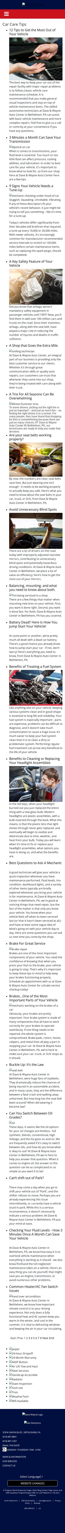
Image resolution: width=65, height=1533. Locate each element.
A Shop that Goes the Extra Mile (33, 345)
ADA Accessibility (28, 1500)
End (51, 1338)
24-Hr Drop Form (11, 1500)
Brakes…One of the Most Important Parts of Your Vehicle (33, 998)
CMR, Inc (35, 1493)
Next (45, 1338)
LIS (39, 1508)
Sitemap (37, 1503)
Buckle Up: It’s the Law (26, 1064)
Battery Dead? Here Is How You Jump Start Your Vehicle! (33, 624)
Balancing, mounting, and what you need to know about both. (33, 587)
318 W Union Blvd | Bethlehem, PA (21, 1432)
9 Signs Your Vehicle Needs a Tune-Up (31, 188)
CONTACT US (8, 1465)
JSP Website (45, 1493)
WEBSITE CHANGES (32, 1483)
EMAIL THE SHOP (11, 1445)
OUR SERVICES (9, 1461)
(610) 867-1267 (9, 1441)
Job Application (45, 1500)
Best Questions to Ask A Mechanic (35, 863)
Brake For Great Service (27, 943)
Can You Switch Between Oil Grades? (30, 1115)
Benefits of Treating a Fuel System (35, 666)
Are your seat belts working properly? (30, 437)
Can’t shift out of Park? (26, 1178)
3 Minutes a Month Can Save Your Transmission (35, 139)
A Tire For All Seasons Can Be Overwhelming (31, 396)
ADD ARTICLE (29, 1508)
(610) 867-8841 (9, 1436)
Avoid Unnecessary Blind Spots (33, 509)
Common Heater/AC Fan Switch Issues (33, 1288)
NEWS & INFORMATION (14, 1456)
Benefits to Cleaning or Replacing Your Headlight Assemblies (34, 760)
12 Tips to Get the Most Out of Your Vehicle (32, 32)
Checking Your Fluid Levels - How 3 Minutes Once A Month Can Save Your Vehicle (35, 1234)
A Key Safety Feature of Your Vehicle (30, 263)
